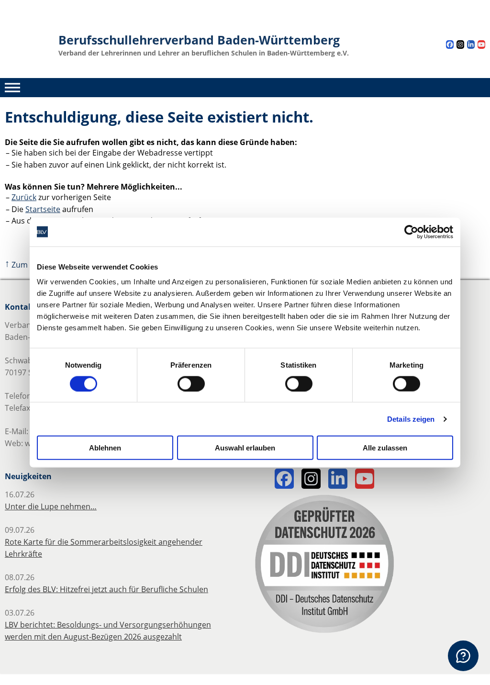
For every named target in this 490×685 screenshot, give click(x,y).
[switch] (191, 383)
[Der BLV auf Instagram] (460, 45)
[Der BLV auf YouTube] (481, 45)
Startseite (42, 209)
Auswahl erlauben (245, 448)
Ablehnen (105, 448)
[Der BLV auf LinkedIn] (471, 45)
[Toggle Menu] (12, 87)
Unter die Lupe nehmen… (51, 506)
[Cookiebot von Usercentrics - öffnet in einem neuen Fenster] (411, 232)
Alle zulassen (385, 448)
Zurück (23, 197)
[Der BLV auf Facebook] (450, 45)
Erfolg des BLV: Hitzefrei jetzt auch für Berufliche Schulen (106, 589)
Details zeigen (410, 419)
